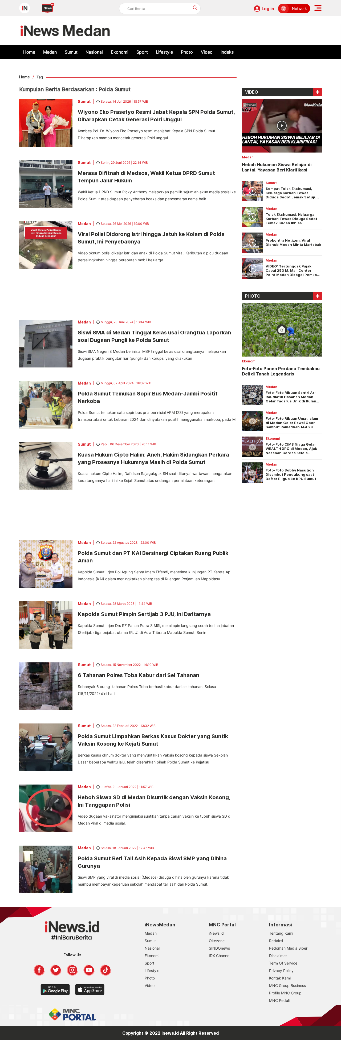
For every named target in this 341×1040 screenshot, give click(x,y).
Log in (268, 8)
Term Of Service (283, 963)
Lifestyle (164, 52)
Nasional (94, 52)
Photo (187, 52)
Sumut (71, 52)
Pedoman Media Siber (288, 948)
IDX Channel (219, 955)
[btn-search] (195, 7)
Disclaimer (278, 955)
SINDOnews (219, 948)
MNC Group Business (287, 985)
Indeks (227, 52)
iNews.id (216, 933)
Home (29, 52)
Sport (142, 52)
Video (207, 52)
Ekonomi (119, 52)
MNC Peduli (279, 1000)
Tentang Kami (281, 933)
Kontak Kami (280, 978)
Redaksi (276, 940)
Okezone (217, 940)
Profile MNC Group (285, 993)
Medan (50, 52)
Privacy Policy (281, 970)
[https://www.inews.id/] (65, 31)
